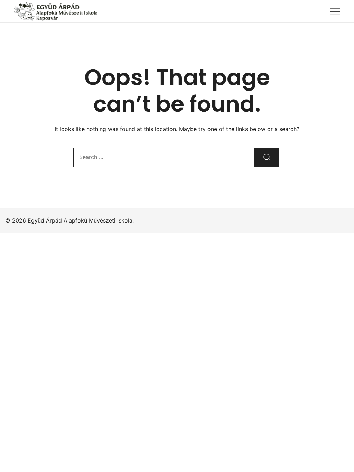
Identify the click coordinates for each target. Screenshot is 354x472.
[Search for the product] (266, 157)
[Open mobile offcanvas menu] (335, 11)
